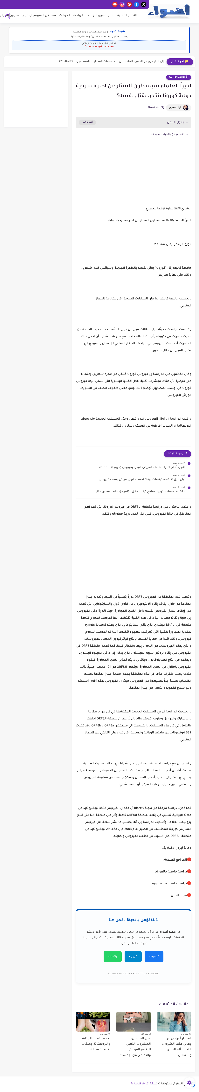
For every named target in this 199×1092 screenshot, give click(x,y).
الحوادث (64, 15)
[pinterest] (129, 4)
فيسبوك (154, 956)
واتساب (112, 956)
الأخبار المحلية (127, 15)
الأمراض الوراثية (178, 77)
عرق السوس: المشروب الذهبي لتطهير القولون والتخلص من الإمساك (135, 1047)
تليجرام (133, 956)
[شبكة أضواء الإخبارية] (169, 11)
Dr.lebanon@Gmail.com (99, 47)
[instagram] (122, 4)
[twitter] (143, 4)
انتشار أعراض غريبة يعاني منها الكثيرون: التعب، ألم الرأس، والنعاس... (176, 1047)
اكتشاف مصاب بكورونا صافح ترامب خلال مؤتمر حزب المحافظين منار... (139, 492)
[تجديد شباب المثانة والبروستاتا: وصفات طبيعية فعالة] (93, 1021)
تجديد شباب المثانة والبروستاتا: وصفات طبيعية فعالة (95, 1044)
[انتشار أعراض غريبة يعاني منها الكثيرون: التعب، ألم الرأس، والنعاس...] (174, 1021)
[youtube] (115, 4)
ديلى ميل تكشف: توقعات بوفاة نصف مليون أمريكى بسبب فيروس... (140, 479)
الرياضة (78, 15)
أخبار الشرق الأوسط (100, 15)
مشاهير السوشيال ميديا (39, 15)
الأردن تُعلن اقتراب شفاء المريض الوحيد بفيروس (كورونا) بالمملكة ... (140, 467)
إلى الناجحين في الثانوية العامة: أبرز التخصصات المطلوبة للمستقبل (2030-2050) (111, 61)
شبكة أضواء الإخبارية (144, 1084)
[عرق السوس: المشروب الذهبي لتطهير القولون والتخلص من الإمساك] (133, 1021)
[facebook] (136, 4)
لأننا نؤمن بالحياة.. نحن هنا (167, 134)
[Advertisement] (133, 177)
